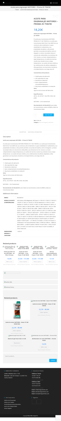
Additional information (35, 132)
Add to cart (48, 115)
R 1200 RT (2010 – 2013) (35, 214)
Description (22, 132)
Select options (23, 261)
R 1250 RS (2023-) (43, 218)
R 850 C (38, 222)
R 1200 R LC (47, 212)
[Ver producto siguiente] (57, 16)
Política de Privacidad (10, 400)
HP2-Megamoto (28, 200)
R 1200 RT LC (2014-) (47, 214)
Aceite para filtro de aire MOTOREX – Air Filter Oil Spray (9, 253)
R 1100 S (24, 202)
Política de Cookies (9, 402)
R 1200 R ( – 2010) (26, 212)
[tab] (23, 132)
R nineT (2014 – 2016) (45, 224)
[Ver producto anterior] (54, 16)
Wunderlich (20, 197)
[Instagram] (39, 402)
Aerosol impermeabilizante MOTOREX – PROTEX (51, 253)
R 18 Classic (51, 220)
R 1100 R (46, 200)
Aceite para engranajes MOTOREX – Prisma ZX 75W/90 (34, 9)
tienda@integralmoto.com (42, 393)
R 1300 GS (33, 220)
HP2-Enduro (20, 200)
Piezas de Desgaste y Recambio (46, 122)
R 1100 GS (41, 200)
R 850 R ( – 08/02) (50, 222)
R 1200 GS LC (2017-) (40, 210)
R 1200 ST (23, 216)
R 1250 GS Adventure (38, 216)
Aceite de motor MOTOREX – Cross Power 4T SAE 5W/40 (23, 253)
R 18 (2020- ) (40, 220)
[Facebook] (34, 402)
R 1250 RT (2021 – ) (25, 220)
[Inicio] (13, 9)
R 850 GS (42, 222)
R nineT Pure (30, 226)
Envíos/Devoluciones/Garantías (12, 404)
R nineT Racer (38, 226)
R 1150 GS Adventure (38, 202)
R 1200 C (36, 204)
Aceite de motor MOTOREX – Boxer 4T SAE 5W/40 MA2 (17, 323)
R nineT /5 (24, 226)
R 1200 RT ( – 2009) (24, 214)
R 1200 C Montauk (44, 204)
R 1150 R (47, 202)
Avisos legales (8, 408)
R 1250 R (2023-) (21, 218)
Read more (17, 343)
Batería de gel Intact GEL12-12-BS (17, 338)
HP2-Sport (35, 200)
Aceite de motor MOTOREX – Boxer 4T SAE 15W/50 (44, 304)
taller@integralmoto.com (41, 391)
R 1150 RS (24, 204)
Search (53, 360)
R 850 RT (37, 224)
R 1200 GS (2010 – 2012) (45, 206)
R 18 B (45, 220)
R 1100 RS (52, 200)
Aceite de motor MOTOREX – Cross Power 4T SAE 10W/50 (37, 253)
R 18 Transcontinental (29, 222)
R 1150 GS (29, 202)
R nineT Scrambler (47, 226)
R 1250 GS (29, 216)
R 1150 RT (30, 204)
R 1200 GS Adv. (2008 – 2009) (33, 208)
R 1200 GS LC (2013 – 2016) (28, 210)
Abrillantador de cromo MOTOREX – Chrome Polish (44, 339)
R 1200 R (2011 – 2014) (37, 212)
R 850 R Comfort (30, 224)
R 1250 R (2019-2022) (50, 216)
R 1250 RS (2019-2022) (32, 218)
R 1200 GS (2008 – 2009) (32, 206)
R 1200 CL (51, 204)
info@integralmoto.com (41, 389)
